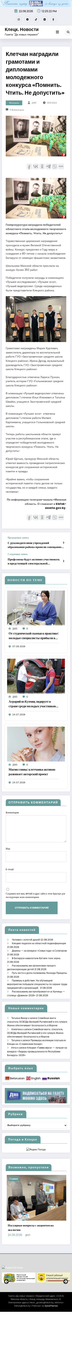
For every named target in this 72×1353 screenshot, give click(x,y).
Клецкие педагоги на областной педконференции (39, 943)
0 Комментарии (17, 109)
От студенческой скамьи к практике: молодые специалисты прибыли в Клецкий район (34, 635)
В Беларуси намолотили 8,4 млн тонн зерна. (36, 958)
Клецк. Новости (22, 29)
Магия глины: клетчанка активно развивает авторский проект (32, 771)
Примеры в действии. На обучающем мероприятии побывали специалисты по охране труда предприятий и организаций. (37, 984)
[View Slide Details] (19, 1313)
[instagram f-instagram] (19, 19)
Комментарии (12, 812)
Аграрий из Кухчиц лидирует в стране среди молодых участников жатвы (32, 704)
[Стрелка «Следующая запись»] (63, 561)
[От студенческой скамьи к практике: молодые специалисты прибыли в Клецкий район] (36, 607)
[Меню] (57, 32)
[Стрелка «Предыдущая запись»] (63, 542)
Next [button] (65, 1317)
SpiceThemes (51, 1341)
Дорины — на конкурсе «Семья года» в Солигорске (39, 950)
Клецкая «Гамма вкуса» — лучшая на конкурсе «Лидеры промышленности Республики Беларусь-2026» (37, 1051)
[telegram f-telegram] (27, 19)
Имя (8, 848)
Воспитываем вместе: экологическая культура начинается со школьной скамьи (42, 1263)
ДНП (34, 102)
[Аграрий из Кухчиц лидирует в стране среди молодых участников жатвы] (36, 675)
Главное (19, 1178)
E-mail (10, 869)
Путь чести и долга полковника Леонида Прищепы (39, 973)
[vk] (45, 19)
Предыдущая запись (18, 537)
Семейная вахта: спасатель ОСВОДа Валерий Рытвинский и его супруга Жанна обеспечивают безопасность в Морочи (37, 1021)
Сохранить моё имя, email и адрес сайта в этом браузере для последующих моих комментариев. (35, 895)
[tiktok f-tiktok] (36, 19)
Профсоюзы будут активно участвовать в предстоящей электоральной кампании (34, 561)
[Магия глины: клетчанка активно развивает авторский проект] (36, 743)
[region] (36, 1313)
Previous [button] (7, 1317)
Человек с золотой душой (26, 939)
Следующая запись (18, 554)
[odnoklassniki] (53, 19)
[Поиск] (68, 32)
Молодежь (14, 102)
